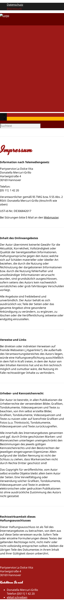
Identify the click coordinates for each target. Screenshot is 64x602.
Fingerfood (21, 72)
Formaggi (20, 60)
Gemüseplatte (23, 79)
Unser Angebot (16, 31)
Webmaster (51, 217)
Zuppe (18, 45)
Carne (17, 49)
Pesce (17, 53)
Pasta (17, 41)
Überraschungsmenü (27, 103)
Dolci (17, 64)
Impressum (14, 8)
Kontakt (12, 110)
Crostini (19, 68)
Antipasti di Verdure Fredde (31, 38)
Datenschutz (15, 5)
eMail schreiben (17, 597)
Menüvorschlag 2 (25, 96)
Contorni (19, 56)
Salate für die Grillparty (29, 75)
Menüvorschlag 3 (25, 100)
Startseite (13, 27)
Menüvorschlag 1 (25, 92)
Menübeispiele (16, 86)
